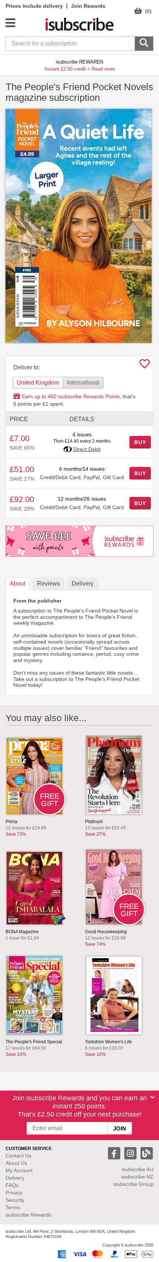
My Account (19, 1170)
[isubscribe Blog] (146, 1152)
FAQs (12, 1185)
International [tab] (83, 382)
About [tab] (17, 583)
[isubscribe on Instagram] (131, 1152)
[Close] (152, 1097)
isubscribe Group (133, 1184)
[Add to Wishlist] (144, 366)
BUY (140, 442)
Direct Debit (87, 449)
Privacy (14, 1193)
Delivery (15, 1178)
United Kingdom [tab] (38, 382)
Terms (13, 1207)
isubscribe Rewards (28, 1215)
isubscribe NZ (137, 1177)
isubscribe (137, 1169)
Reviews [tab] (48, 583)
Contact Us (18, 1156)
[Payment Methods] (104, 1254)
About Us (16, 1163)
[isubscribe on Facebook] (115, 1152)
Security (15, 1200)
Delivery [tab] (83, 583)
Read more (103, 69)
